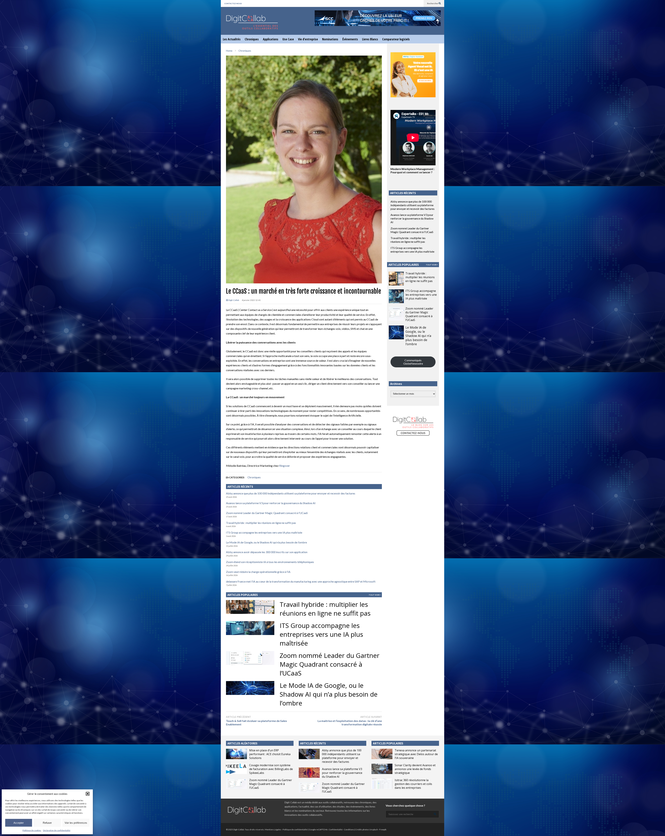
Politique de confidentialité (295, 829)
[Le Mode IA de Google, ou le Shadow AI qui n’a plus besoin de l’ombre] (396, 332)
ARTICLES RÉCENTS (313, 743)
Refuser (47, 822)
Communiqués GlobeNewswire (413, 362)
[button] (87, 793)
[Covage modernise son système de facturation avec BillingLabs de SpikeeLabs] (236, 769)
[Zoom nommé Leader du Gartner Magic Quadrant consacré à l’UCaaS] (396, 314)
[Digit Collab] (252, 25)
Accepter (19, 822)
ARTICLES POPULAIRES (242, 595)
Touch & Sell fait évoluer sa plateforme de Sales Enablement (256, 722)
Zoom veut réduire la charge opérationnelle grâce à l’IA (258, 571)
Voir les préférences (76, 822)
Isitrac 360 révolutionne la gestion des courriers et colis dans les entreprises (413, 784)
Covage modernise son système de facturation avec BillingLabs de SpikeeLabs (271, 769)
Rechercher (433, 3)
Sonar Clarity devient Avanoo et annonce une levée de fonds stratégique (415, 769)
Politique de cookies (32, 830)
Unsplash (373, 829)
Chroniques (252, 39)
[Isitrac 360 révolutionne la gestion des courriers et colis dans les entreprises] (381, 784)
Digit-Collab (233, 300)
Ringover (284, 465)
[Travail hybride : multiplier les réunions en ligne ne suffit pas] (396, 278)
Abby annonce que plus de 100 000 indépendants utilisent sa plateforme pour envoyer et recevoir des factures (290, 493)
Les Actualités (232, 39)
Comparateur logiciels (396, 39)
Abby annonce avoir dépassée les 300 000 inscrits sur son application (266, 552)
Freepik (382, 829)
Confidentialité (336, 829)
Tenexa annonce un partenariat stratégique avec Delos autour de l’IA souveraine (416, 754)
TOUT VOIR (374, 595)
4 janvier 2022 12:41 (251, 300)
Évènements (350, 39)
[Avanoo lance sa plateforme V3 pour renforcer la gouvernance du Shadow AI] (309, 772)
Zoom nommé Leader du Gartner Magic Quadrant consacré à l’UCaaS (267, 513)
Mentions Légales (273, 829)
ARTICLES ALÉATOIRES (242, 743)
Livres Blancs (370, 39)
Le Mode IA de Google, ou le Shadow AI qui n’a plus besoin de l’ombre (266, 542)
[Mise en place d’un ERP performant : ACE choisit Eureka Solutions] (236, 754)
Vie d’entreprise (308, 39)
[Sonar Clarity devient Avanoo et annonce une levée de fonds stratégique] (381, 769)
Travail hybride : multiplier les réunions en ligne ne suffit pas (261, 522)
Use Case (288, 39)
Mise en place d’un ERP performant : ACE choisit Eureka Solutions (269, 754)
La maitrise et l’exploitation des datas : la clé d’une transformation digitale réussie (350, 722)
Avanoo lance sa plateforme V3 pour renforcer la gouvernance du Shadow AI (271, 503)
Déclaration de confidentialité (56, 830)
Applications (270, 39)
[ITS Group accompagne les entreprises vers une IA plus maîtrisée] (396, 296)
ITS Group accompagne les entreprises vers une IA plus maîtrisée (264, 532)
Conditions (349, 829)
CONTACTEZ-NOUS (233, 3)
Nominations (330, 39)
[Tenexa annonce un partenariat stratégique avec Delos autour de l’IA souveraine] (381, 754)
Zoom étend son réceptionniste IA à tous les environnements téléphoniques (270, 562)
